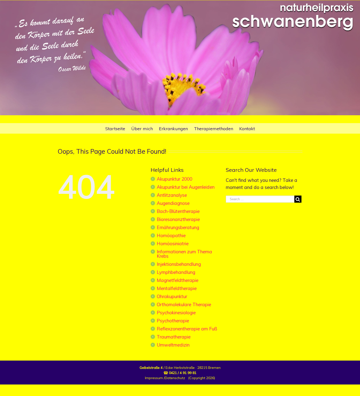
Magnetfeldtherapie (177, 280)
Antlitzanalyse (172, 195)
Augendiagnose (173, 203)
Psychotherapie (173, 321)
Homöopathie (171, 235)
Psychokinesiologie (176, 312)
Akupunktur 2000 (174, 179)
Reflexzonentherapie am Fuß (187, 329)
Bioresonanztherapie (178, 219)
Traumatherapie (174, 337)
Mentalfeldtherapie (177, 288)
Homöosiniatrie (173, 243)
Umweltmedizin (173, 345)
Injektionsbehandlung (179, 264)
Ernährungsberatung (178, 227)
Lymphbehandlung (176, 272)
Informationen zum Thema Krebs (184, 254)
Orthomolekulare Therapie (184, 304)
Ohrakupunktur (172, 296)
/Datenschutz (174, 378)
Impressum (154, 378)
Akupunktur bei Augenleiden (186, 187)
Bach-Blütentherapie (178, 211)
